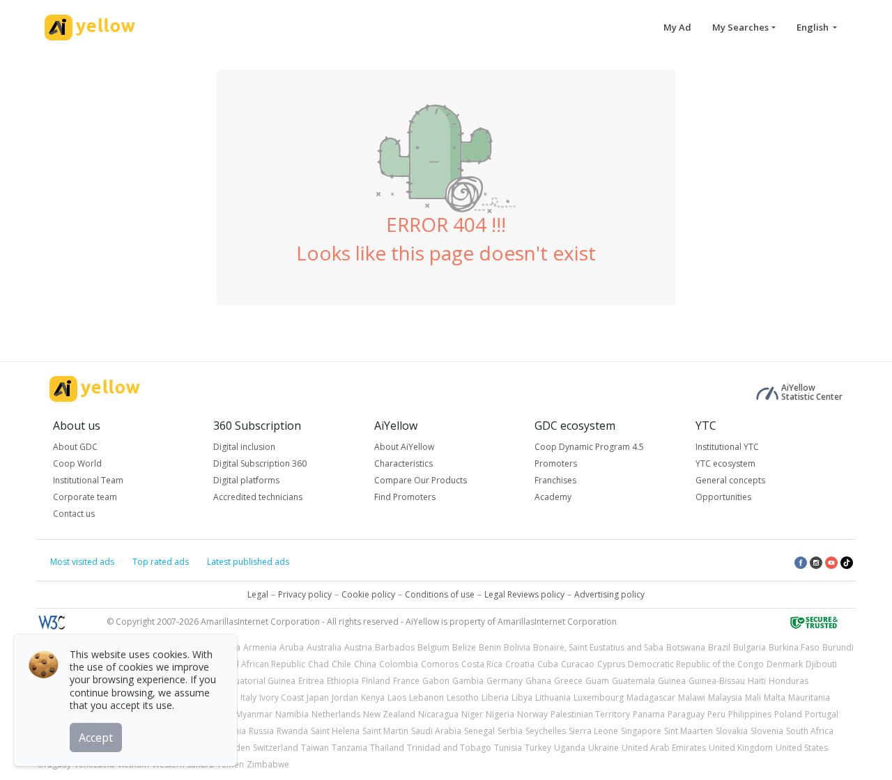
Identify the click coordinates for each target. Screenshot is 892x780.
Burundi (838, 647)
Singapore (641, 731)
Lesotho (463, 697)
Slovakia (732, 731)
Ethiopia (343, 681)
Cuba (547, 664)
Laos (396, 697)
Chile (341, 664)
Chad (318, 664)
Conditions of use (440, 594)
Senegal (479, 731)
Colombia (398, 664)
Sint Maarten (688, 731)
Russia (261, 731)
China (365, 664)
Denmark (785, 664)
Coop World (77, 463)
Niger (472, 714)
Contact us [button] (74, 514)
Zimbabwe (268, 764)
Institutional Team (88, 480)
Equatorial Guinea (260, 681)
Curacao (577, 664)
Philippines (749, 714)
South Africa (809, 731)
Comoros (440, 664)
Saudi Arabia (436, 731)
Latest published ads (248, 562)
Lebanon (426, 697)
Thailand (387, 748)
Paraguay (686, 714)
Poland (788, 714)
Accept (96, 737)
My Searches (740, 27)
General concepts (730, 480)
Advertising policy (609, 594)
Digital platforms (246, 480)
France (406, 681)
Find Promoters (405, 497)
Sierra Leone (593, 731)
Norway (532, 714)
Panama (649, 714)
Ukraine (603, 748)
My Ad (677, 27)
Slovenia (767, 731)
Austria (358, 647)
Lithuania (553, 697)
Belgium (433, 647)
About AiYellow (404, 447)
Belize (464, 647)
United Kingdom (741, 748)
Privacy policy (305, 594)
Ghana (538, 681)
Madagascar (650, 697)
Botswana (685, 647)
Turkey (538, 748)
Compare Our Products (420, 480)
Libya (522, 697)
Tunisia (508, 748)
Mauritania (809, 697)
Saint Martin (385, 731)
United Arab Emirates (664, 748)
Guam (597, 681)
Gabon (435, 681)
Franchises (555, 480)
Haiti (757, 681)
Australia (324, 647)
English (814, 27)
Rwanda (292, 731)
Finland (376, 681)
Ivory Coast (281, 697)
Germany (504, 681)
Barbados (395, 647)
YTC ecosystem (725, 463)
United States (802, 748)
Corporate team (85, 497)
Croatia (520, 664)
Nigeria (500, 714)
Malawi (691, 697)
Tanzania (349, 748)
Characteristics (403, 463)
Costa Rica (481, 664)
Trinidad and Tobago (449, 748)
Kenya (373, 697)
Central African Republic (257, 664)
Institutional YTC (727, 447)
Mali (753, 697)
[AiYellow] (94, 389)
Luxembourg (599, 697)
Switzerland (275, 748)
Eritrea (311, 681)
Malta (774, 697)
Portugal (821, 714)
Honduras (788, 681)
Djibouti (821, 664)
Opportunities (723, 497)
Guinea (672, 681)
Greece (568, 681)
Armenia (260, 647)
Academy (553, 497)
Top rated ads (160, 562)
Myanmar (254, 714)
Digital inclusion (244, 447)
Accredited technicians (257, 497)
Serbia (510, 731)
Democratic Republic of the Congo (696, 664)
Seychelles (545, 731)
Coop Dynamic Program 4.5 (589, 447)
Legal (257, 594)
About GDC (75, 447)
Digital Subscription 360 (260, 463)
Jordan (345, 697)
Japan (318, 697)
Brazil (719, 647)
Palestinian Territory (590, 714)
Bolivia (517, 647)
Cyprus (611, 664)
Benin (490, 647)
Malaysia (725, 697)
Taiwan (315, 748)
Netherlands (336, 714)
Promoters (556, 463)
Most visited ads (82, 562)
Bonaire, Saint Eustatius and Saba (598, 647)
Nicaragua (438, 714)
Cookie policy (368, 594)
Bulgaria (749, 647)
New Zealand (389, 714)
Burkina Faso (794, 647)
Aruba (291, 647)
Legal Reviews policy (524, 594)
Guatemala (633, 681)
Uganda (569, 748)
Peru (716, 714)
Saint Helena (335, 731)
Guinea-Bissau (717, 681)
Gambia (468, 681)
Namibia (292, 714)
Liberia (495, 697)
